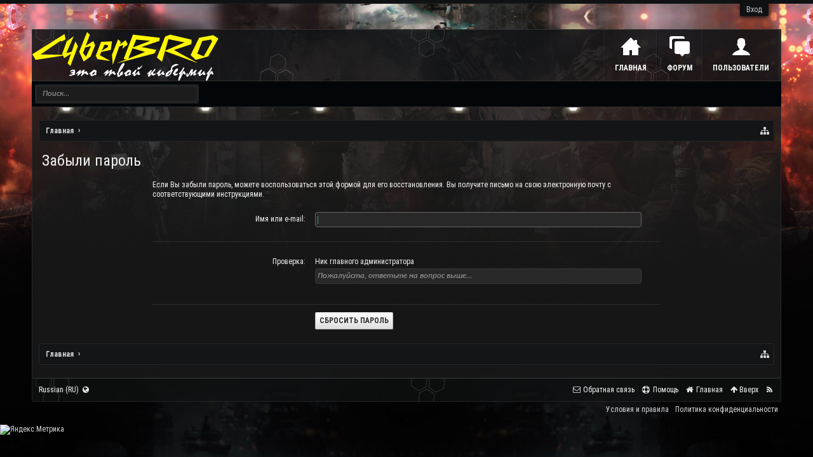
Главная (631, 67)
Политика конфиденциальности (726, 409)
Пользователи (741, 67)
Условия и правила (637, 409)
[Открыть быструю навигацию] (765, 131)
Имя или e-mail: (280, 219)
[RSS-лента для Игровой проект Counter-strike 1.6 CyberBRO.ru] (769, 390)
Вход (754, 9)
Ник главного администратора (364, 261)
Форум (679, 67)
